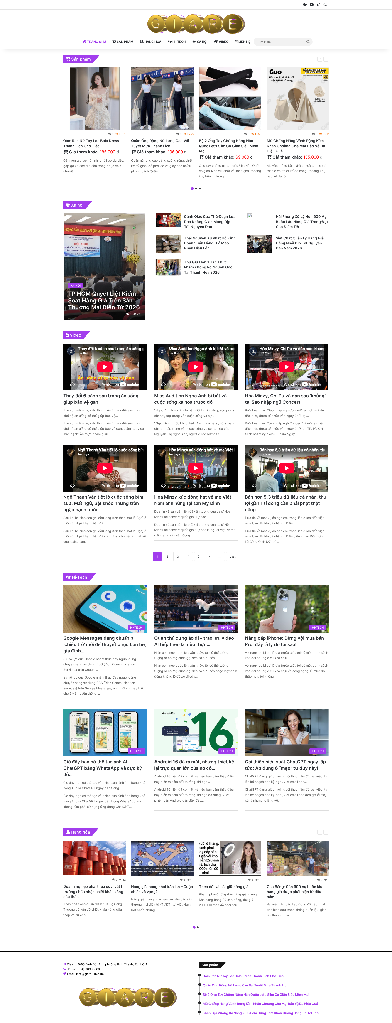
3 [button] (200, 188)
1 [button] (192, 188)
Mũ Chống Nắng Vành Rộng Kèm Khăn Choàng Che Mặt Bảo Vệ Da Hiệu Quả (296, 145)
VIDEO (223, 42)
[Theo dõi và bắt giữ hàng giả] (230, 858)
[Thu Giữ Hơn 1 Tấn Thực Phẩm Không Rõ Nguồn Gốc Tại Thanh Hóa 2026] (168, 267)
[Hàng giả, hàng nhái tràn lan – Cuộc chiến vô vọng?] (162, 858)
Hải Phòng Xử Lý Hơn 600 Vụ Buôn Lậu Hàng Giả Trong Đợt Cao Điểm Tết (302, 221)
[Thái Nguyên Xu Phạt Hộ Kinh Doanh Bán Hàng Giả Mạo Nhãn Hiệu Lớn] (168, 244)
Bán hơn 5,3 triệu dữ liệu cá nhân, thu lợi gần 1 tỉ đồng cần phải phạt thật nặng (285, 503)
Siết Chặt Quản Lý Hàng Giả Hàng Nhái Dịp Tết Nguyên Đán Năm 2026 (300, 243)
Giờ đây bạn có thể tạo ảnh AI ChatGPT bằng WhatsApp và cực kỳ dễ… (102, 768)
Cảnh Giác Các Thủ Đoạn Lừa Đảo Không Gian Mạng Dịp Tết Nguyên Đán (209, 221)
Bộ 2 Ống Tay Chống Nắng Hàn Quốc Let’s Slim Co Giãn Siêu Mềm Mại (228, 145)
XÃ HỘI (202, 42)
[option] (94, 121)
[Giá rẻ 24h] (196, 24)
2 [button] (196, 188)
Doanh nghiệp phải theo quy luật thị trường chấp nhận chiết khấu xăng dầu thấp (94, 891)
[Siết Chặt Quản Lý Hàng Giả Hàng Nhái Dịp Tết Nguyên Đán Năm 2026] (259, 244)
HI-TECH (179, 42)
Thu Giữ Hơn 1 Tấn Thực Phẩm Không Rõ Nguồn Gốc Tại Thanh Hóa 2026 (208, 267)
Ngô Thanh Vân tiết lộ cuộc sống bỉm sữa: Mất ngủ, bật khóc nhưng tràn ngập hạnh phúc (103, 503)
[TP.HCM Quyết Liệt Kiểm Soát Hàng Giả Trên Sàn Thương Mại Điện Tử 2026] (104, 266)
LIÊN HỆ (244, 42)
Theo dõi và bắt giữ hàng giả (223, 886)
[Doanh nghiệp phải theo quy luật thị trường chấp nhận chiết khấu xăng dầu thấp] (94, 858)
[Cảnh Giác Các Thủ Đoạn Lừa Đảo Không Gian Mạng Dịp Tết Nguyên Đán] (168, 220)
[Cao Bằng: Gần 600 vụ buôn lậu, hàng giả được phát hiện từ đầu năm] (298, 858)
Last (233, 556)
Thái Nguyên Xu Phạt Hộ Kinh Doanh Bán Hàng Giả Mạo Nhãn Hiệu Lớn (210, 243)
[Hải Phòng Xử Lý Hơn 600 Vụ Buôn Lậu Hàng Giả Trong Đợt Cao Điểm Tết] (249, 215)
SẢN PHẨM (124, 42)
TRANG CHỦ (96, 42)
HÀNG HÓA (152, 42)
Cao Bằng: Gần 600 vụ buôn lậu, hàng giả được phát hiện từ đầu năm (295, 891)
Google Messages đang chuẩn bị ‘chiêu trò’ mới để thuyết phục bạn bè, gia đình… (104, 644)
